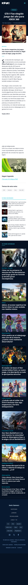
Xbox (15, 190)
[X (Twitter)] (14, 534)
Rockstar (10, 190)
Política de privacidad (20, 544)
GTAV (4, 190)
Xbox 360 (21, 190)
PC (8, 524)
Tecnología (14, 516)
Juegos (14, 512)
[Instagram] (9, 534)
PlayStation (18, 530)
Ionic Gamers (8, 23)
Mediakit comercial (11, 547)
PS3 (21, 527)
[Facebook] (18, 534)
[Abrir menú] (24, 3)
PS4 (13, 524)
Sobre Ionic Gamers (7, 544)
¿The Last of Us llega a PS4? (10, 179)
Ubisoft (18, 524)
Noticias (14, 509)
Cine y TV (14, 520)
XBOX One (8, 527)
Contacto (19, 547)
